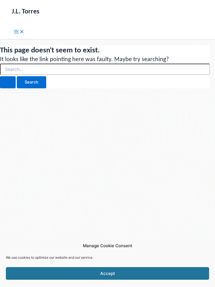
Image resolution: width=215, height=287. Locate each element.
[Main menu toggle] (19, 32)
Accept (107, 273)
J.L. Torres (25, 11)
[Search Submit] (8, 82)
